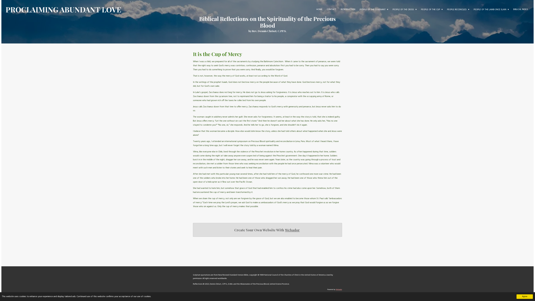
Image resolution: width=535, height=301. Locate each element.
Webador (292, 230)
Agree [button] (524, 296)
